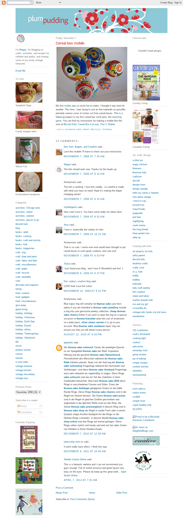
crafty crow (138, 267)
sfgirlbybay (138, 221)
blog (18, 228)
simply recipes (140, 362)
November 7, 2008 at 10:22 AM (85, 234)
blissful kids (139, 259)
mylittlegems (70, 207)
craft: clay (21, 252)
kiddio (136, 275)
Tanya (67, 263)
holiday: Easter (23, 325)
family (19, 289)
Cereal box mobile (70, 43)
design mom (139, 184)
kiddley (136, 279)
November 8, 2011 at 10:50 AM (85, 451)
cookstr (136, 342)
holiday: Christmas (25, 317)
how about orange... (143, 197)
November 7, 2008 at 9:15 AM (84, 199)
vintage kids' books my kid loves (149, 312)
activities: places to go (27, 220)
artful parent (139, 255)
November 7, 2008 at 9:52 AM (84, 216)
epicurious (138, 346)
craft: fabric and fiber (26, 260)
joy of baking (139, 358)
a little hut (138, 160)
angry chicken (140, 164)
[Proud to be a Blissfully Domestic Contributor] (150, 420)
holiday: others (23, 329)
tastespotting (139, 374)
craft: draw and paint (26, 256)
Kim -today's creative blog (77, 281)
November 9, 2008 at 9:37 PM (84, 273)
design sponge (140, 188)
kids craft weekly (141, 288)
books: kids (22, 244)
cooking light (139, 338)
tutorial (107, 129)
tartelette (137, 370)
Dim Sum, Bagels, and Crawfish (80, 146)
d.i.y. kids (138, 271)
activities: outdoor (25, 215)
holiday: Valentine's (25, 337)
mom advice (139, 388)
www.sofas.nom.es (73, 441)
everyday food (140, 350)
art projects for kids (143, 251)
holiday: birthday (24, 313)
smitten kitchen (141, 366)
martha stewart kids (143, 300)
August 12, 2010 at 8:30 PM (83, 334)
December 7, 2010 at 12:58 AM (85, 433)
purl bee (137, 217)
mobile (67, 105)
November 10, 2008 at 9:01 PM (85, 291)
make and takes (141, 296)
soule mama (139, 225)
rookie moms (139, 392)
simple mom (139, 401)
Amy (66, 224)
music (19, 345)
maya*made (139, 209)
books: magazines (25, 248)
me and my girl (140, 304)
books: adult (22, 232)
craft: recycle (92, 129)
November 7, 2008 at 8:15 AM (84, 174)
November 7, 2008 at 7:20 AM (84, 156)
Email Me (20, 70)
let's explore (139, 291)
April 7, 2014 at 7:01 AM (80, 480)
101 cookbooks (140, 330)
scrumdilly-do (139, 308)
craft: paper (21, 268)
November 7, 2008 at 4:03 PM (84, 255)
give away (21, 305)
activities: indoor (24, 212)
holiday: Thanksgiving (27, 333)
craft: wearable (23, 277)
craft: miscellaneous (26, 264)
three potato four (141, 233)
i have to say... (140, 200)
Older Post (121, 492)
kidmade (137, 283)
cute (18, 280)
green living (21, 309)
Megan (67, 164)
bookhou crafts (140, 263)
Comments (26, 412)
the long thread (140, 229)
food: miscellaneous (26, 301)
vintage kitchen (23, 370)
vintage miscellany (25, 374)
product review (23, 349)
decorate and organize (27, 285)
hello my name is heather (146, 192)
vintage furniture (24, 366)
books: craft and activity (28, 240)
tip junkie (137, 409)
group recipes (140, 354)
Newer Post (62, 492)
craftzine (137, 176)
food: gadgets (23, 297)
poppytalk (138, 213)
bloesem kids (139, 172)
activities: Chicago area (28, 207)
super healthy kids (142, 405)
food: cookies (22, 293)
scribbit (136, 396)
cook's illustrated (141, 334)
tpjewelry (68, 342)
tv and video (22, 362)
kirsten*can (138, 205)
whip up (136, 237)
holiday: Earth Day (25, 321)
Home (92, 492)
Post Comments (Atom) (82, 499)
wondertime (138, 316)
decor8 (136, 180)
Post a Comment (64, 487)
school (19, 354)
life (17, 341)
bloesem (137, 168)
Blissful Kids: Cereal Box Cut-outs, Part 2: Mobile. (90, 124)
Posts (23, 406)
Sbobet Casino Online (75, 459)
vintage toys (22, 378)
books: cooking (23, 236)
